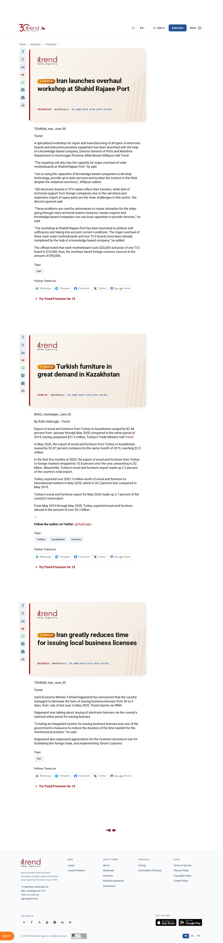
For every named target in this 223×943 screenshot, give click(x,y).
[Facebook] (32, 922)
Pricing (142, 865)
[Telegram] (55, 922)
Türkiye (41, 539)
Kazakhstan (58, 539)
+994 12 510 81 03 (30, 894)
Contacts (108, 875)
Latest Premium (76, 870)
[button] (23, 51)
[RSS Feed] (70, 922)
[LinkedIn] (62, 922)
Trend (129, 437)
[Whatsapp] (24, 922)
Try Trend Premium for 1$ (57, 299)
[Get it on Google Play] (190, 922)
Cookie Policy (181, 880)
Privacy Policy (181, 870)
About (106, 865)
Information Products (150, 870)
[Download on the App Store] (166, 922)
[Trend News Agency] (30, 862)
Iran (39, 271)
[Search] (133, 27)
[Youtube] (47, 922)
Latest (71, 865)
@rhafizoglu (83, 524)
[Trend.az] (32, 28)
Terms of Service (182, 865)
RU (198, 936)
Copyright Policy (182, 875)
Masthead (108, 870)
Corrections (109, 886)
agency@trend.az (29, 898)
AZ (192, 936)
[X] (39, 922)
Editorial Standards (113, 880)
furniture (76, 539)
